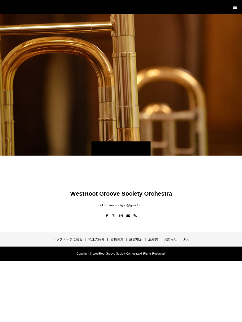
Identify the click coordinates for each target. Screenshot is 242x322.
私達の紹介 (96, 239)
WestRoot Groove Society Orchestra (64, 7)
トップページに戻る (67, 239)
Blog (186, 239)
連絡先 (153, 239)
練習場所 (136, 239)
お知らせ (170, 239)
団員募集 (117, 239)
